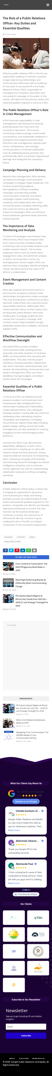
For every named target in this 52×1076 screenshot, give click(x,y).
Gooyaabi (43, 1070)
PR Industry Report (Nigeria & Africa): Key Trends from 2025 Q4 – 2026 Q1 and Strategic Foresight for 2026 (31, 600)
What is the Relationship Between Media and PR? (30, 721)
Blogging (19, 1070)
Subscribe (26, 1035)
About (12, 1058)
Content (21, 537)
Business (8, 537)
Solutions (24, 1058)
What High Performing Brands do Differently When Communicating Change (31, 583)
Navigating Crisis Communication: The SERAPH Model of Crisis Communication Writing (32, 735)
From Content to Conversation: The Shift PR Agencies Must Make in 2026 (31, 567)
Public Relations (12, 541)
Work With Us (38, 1058)
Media (32, 537)
